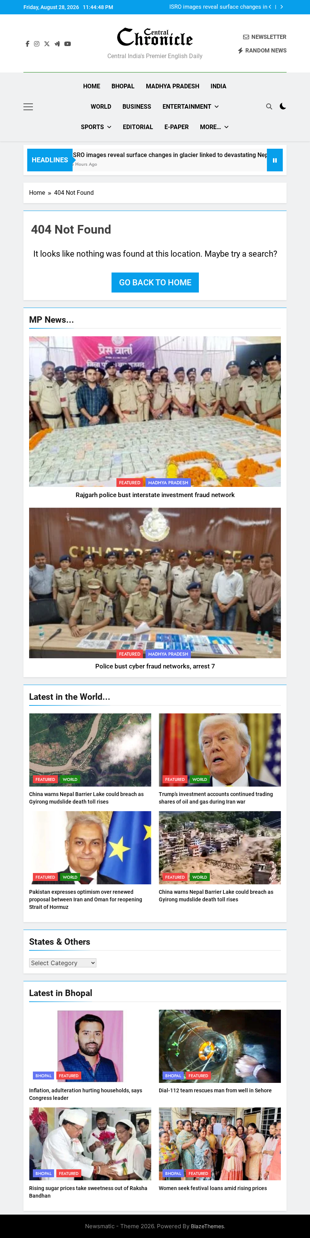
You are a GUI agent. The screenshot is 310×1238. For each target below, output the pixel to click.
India (218, 86)
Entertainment (187, 106)
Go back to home (155, 282)
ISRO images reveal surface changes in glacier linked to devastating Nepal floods (155, 155)
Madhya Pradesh (172, 86)
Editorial (138, 127)
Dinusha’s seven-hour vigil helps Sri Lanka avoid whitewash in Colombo (214, 7)
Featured (129, 482)
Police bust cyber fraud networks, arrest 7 (155, 666)
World (101, 106)
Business (136, 106)
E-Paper (176, 127)
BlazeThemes (207, 1226)
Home (91, 86)
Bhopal (123, 86)
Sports (92, 127)
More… (210, 127)
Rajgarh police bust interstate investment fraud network (155, 495)
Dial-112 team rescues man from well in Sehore (215, 1090)
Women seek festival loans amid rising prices (213, 1188)
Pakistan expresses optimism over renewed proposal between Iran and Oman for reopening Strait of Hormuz (85, 899)
